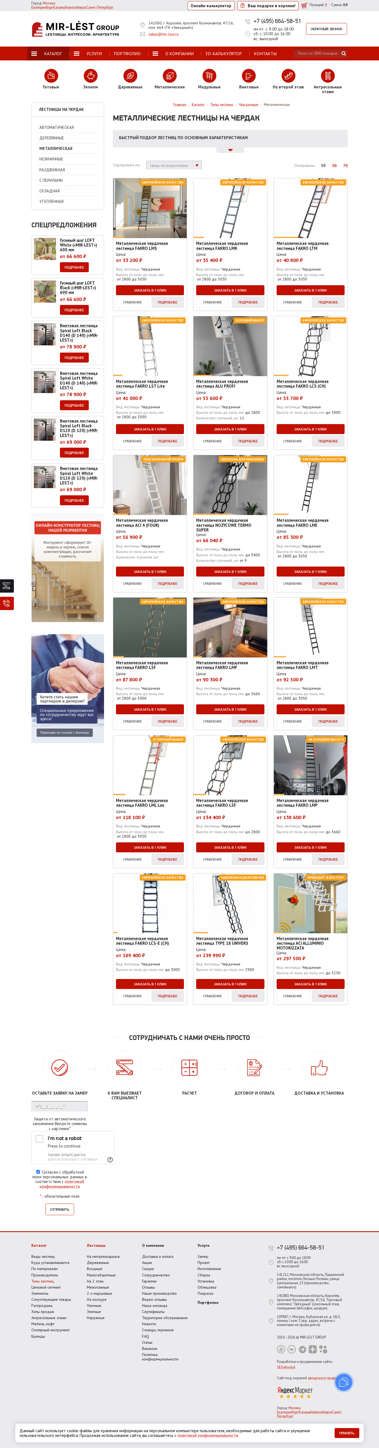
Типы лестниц (42, 1281)
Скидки (148, 1268)
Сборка (204, 1275)
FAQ (145, 1336)
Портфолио (208, 1302)
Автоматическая (56, 127)
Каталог (39, 1245)
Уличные (94, 1305)
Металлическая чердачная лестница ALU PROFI (222, 384)
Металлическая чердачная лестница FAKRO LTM (303, 246)
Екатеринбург (288, 1412)
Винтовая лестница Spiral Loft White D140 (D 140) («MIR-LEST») (79, 380)
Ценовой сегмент (46, 1287)
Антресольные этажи (48, 1317)
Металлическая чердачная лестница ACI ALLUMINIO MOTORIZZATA (303, 943)
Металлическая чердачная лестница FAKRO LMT (303, 665)
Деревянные (51, 138)
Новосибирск (321, 1412)
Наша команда (154, 1305)
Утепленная (51, 201)
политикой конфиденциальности (62, 1184)
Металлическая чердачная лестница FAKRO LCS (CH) (303, 384)
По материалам (44, 1268)
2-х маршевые (99, 1293)
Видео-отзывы (154, 1299)
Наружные (96, 1317)
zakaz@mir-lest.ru (163, 34)
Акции (147, 1262)
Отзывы (148, 1287)
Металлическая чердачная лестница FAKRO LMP (222, 665)
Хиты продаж (42, 1311)
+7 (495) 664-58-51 (277, 20)
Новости (149, 1323)
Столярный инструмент (50, 1329)
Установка (206, 1281)
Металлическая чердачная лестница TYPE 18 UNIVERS (222, 941)
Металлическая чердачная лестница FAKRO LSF (142, 665)
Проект (204, 1262)
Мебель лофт (42, 1323)
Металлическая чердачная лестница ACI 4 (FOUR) (142, 522)
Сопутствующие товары (51, 1299)
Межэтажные (98, 1287)
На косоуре (97, 1299)
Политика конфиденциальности (160, 1357)
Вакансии (149, 1348)
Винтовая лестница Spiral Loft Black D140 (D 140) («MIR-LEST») (79, 333)
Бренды (38, 1336)
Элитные (94, 1311)
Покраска (205, 1293)
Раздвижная (52, 169)
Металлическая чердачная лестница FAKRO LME (303, 522)
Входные (94, 1268)
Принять (347, 1433)
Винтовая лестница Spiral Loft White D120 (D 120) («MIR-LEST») (79, 475)
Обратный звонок (326, 29)
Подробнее (167, 302)
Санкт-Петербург (99, 7)
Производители (44, 1275)
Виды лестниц (43, 1256)
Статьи (147, 1342)
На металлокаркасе (103, 1256)
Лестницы (96, 1245)
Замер (203, 1256)
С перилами (51, 180)
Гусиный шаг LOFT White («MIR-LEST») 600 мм (78, 245)
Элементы (39, 1293)
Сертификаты (153, 1311)
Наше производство (159, 1293)
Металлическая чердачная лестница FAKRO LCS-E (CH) (142, 941)
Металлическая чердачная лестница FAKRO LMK (222, 246)
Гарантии (149, 1281)
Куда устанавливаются (50, 1262)
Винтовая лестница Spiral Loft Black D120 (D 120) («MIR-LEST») (79, 428)
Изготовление (209, 1268)
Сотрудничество (156, 1275)
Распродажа (41, 1305)
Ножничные (51, 159)
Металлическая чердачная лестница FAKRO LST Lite (142, 384)
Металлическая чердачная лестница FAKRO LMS (142, 246)
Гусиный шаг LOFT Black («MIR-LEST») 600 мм (78, 287)
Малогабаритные (101, 1275)
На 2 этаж (95, 1281)
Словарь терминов (158, 1329)
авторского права (322, 1378)
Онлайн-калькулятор (211, 5)
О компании (153, 1245)
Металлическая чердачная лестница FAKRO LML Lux (142, 803)
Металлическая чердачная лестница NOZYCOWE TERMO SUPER (223, 524)
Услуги (203, 1245)
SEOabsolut (286, 1367)
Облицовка (207, 1287)
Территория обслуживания (165, 1317)
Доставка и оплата (157, 1256)
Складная (49, 190)
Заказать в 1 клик (150, 290)
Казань (304, 1412)
